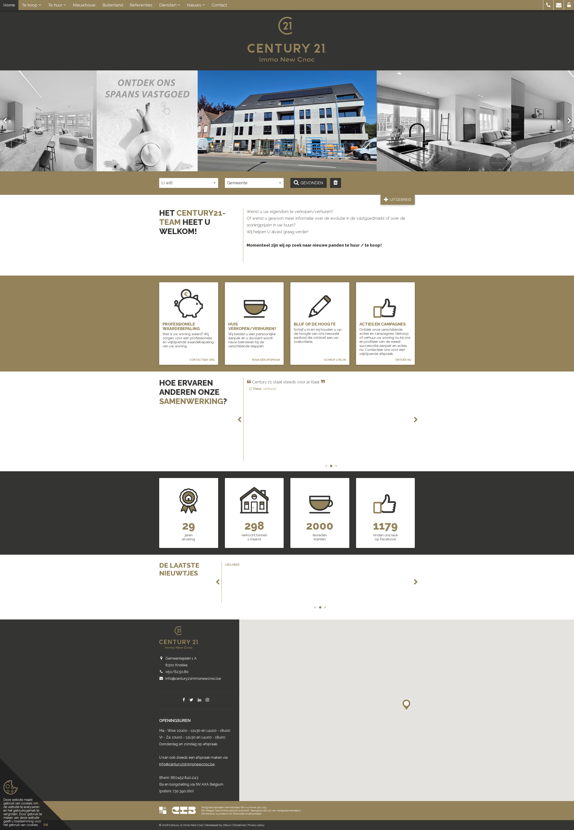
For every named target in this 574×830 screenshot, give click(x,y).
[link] (147, 120)
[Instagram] (207, 700)
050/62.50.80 (177, 672)
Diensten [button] (168, 5)
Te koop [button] (30, 5)
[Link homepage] (287, 39)
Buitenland (112, 5)
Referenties (141, 5)
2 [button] (331, 466)
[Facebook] (183, 700)
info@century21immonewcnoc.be (193, 678)
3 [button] (336, 466)
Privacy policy (256, 825)
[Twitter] (191, 700)
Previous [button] (7, 120)
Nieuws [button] (194, 5)
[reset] (335, 183)
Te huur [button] (55, 5)
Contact (219, 5)
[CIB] (184, 810)
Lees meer (232, 564)
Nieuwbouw (84, 5)
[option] (147, 120)
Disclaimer (239, 825)
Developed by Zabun (218, 825)
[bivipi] (162, 810)
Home (9, 5)
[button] (548, 5)
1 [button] (326, 466)
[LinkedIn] (199, 700)
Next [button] (567, 120)
